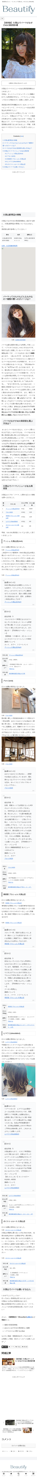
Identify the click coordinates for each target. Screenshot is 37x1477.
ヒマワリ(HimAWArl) (13, 161)
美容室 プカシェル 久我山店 (15, 159)
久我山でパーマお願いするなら (14, 167)
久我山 (5, 1346)
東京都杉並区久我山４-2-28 (17, 673)
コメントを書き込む (18, 1445)
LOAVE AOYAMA (20, 340)
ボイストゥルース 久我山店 (15, 164)
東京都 (25, 1346)
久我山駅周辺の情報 (10, 140)
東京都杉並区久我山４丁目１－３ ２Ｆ (20, 887)
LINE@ (29, 1317)
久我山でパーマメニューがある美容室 (16, 151)
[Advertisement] (18, 192)
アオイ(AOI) (10, 156)
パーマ (12, 1346)
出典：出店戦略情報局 (9, 246)
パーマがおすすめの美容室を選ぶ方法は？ (17, 148)
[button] (33, 739)
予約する (11, 669)
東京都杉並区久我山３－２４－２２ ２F (21, 1214)
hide (22, 136)
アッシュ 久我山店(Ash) (14, 153)
